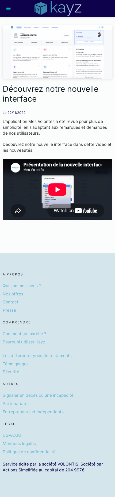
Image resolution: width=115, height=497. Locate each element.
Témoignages (16, 363)
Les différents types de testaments (37, 355)
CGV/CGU (12, 435)
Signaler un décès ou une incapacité (38, 395)
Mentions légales (19, 443)
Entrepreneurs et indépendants (33, 411)
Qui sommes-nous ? (22, 285)
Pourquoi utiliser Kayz (24, 341)
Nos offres (13, 293)
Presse (9, 310)
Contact (10, 301)
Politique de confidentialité (29, 451)
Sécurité (11, 371)
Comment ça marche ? (24, 333)
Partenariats (15, 403)
